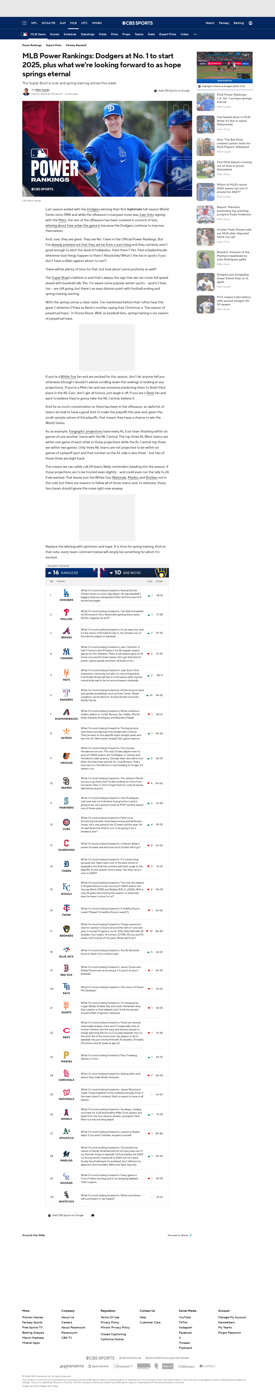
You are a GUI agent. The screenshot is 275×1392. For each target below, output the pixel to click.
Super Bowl (60, 278)
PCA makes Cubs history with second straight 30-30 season (234, 300)
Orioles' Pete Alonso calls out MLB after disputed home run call (234, 233)
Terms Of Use (110, 1317)
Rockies (151, 477)
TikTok (183, 1322)
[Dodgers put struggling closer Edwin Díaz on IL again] (206, 282)
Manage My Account (232, 1317)
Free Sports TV (32, 1327)
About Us (67, 1317)
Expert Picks (54, 45)
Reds (150, 393)
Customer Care (150, 1322)
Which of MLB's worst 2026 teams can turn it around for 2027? (232, 188)
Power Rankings (32, 45)
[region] (225, 67)
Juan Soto (146, 215)
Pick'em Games (32, 1317)
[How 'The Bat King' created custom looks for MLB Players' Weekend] (206, 147)
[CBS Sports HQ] (130, 1358)
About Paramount (73, 1327)
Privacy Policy (110, 1322)
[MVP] (167, 1365)
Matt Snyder (42, 90)
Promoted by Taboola (178, 1235)
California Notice (112, 1339)
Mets (62, 220)
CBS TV (66, 1338)
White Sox (68, 377)
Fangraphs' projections (86, 431)
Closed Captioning (113, 1334)
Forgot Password (229, 1333)
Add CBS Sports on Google (174, 90)
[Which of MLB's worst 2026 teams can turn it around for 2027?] (206, 192)
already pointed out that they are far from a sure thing (91, 245)
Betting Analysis (33, 1333)
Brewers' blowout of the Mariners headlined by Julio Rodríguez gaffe (233, 255)
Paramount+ (69, 1333)
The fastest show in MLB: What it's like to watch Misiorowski (234, 120)
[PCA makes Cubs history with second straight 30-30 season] (206, 304)
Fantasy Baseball (76, 45)
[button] (195, 34)
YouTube (185, 1317)
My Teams (225, 1327)
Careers (66, 1322)
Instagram (185, 1327)
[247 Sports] (72, 1365)
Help (143, 1317)
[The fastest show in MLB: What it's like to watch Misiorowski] (206, 124)
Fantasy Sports (32, 1322)
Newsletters (226, 1322)
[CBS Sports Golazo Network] (167, 1358)
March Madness (33, 1338)
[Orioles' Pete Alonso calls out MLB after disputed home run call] (206, 237)
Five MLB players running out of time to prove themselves (234, 165)
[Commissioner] (147, 1365)
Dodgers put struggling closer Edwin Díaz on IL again (233, 278)
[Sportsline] (98, 1366)
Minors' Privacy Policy (115, 1327)
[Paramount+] (123, 1365)
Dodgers (93, 209)
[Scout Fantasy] (186, 1366)
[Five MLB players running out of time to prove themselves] (206, 169)
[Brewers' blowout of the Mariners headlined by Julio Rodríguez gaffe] (206, 259)
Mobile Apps (31, 1343)
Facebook (185, 1333)
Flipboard (185, 1348)
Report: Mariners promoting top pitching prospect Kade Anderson (234, 210)
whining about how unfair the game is (72, 225)
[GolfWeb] (207, 1366)
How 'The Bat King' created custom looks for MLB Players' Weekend (233, 143)
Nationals (119, 477)
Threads (184, 1343)
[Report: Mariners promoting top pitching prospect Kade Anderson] (206, 214)
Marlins (133, 477)
